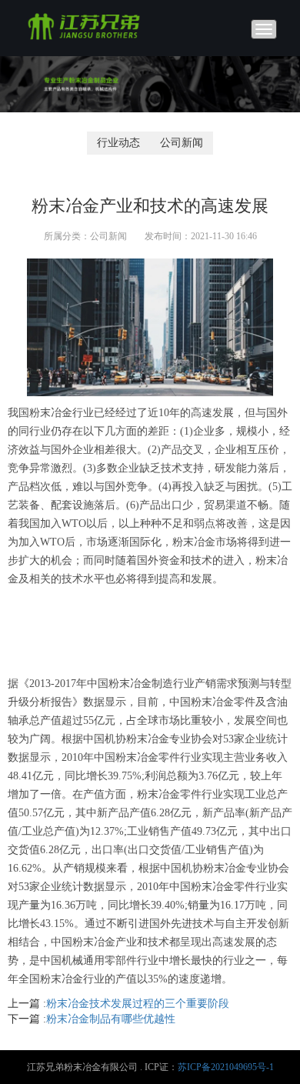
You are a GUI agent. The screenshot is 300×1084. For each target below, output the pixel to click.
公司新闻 (181, 142)
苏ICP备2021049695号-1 (226, 1067)
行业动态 (118, 142)
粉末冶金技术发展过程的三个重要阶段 (137, 1003)
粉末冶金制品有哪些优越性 (110, 1019)
